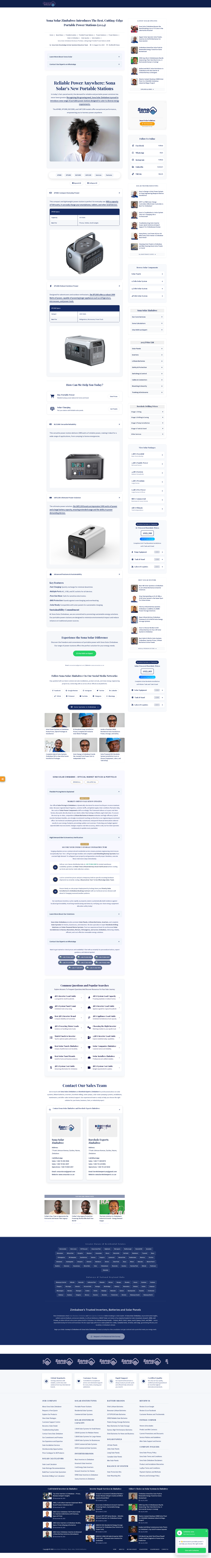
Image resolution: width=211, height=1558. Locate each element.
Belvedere (60, 1253)
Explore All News (146, 89)
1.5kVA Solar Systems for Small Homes (88, 1429)
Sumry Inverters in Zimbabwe (85, 1479)
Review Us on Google (147, 1407)
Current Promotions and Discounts (152, 1433)
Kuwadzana (76, 1266)
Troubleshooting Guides (50, 1430)
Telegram (98, 696)
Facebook (57, 691)
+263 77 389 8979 (77, 968)
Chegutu (59, 1286)
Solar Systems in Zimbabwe (85, 707)
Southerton (83, 1257)
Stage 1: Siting (136, 412)
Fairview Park (134, 1266)
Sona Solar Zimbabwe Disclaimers (151, 1460)
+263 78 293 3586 (86, 957)
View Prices (113, 396)
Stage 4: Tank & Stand (138, 429)
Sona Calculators (138, 323)
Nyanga (119, 1282)
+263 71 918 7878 (95, 968)
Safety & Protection (139, 367)
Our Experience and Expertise (52, 1441)
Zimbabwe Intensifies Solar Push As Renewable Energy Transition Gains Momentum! (150, 1496)
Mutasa (87, 1295)
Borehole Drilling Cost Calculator (53, 1476)
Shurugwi (78, 1291)
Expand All (77, 183)
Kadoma (152, 1282)
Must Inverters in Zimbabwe (84, 1459)
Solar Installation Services (51, 1445)
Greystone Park (96, 1249)
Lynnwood (111, 1257)
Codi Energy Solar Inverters (84, 1467)
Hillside (144, 1266)
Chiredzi (89, 1261)
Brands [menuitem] (87, 10)
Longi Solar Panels (113, 1453)
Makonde (113, 1291)
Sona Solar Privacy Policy (148, 1453)
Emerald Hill (139, 1249)
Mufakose (98, 1261)
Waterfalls (116, 1253)
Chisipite (80, 1253)
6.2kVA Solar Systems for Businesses (87, 1440)
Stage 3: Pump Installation (140, 423)
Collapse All (93, 183)
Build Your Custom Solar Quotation (54, 1472)
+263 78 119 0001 (68, 963)
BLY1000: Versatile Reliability (65, 424)
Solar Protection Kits (114, 1472)
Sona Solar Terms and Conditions (151, 1456)
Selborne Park (92, 1282)
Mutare (111, 1282)
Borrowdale (63, 1249)
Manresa (142, 1257)
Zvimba (87, 1291)
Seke (95, 1266)
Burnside (81, 1282)
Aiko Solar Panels (113, 1460)
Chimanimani (104, 1266)
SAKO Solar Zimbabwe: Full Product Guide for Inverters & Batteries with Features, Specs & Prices (66, 1514)
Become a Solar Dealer (50, 1426)
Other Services (136, 434)
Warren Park (121, 1257)
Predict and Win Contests (148, 1430)
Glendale (105, 1270)
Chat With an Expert (85, 653)
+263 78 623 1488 (104, 963)
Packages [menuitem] (66, 10)
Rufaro (107, 1261)
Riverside (115, 1266)
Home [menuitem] (58, 10)
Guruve (122, 1291)
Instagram (88, 691)
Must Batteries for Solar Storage (118, 1426)
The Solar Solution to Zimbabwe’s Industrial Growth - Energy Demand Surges (110, 1218)
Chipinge (103, 1291)
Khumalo (102, 1282)
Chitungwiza (61, 1257)
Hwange (97, 1286)
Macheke (104, 1295)
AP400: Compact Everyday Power (66, 193)
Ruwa (152, 1253)
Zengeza (102, 1257)
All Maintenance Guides (146, 254)
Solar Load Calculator (49, 1464)
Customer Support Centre (51, 1422)
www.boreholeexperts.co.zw (105, 1174)
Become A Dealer (131, 1549)
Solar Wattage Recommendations (53, 1468)
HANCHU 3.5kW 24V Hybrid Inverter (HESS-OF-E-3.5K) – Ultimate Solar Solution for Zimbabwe (109, 1538)
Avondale (148, 1249)
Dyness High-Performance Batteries (119, 1430)
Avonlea (124, 1266)
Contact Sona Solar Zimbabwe (52, 1434)
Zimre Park (116, 1261)
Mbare (132, 1261)
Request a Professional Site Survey (107, 1336)
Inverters (135, 355)
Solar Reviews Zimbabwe (77, 1316)
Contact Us (165, 1549)
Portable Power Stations (83, 1407)
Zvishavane (151, 1291)
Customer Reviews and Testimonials (152, 1414)
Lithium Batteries (138, 361)
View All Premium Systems (146, 648)
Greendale (99, 1253)
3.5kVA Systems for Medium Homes (87, 1433)
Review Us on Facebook (148, 1410)
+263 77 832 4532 (86, 963)
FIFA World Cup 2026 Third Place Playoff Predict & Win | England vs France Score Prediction (151, 1538)
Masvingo (68, 1286)
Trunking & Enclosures (140, 392)
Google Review (73, 691)
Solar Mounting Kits (114, 1476)
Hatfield (125, 1253)
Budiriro (57, 1266)
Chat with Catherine (192, 1550)
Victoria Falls (87, 1286)
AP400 (59, 175)
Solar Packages (154, 1549)
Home (114, 1549)
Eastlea (151, 1257)
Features (109, 175)
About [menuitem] (128, 10)
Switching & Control (139, 374)
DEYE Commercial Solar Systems (86, 1448)
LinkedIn (114, 691)
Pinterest (71, 696)
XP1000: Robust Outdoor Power (66, 286)
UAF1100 (88, 175)
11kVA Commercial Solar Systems (86, 1444)
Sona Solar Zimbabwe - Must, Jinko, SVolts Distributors (70, 1549)
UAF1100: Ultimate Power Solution (67, 497)
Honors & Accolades (146, 1426)
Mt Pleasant (84, 1249)
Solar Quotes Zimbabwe (96, 1316)
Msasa (107, 1253)
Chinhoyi (116, 1286)
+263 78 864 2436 (90, 864)
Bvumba (127, 1282)
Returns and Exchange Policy (149, 1476)
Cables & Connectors (139, 380)
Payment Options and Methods (150, 1472)
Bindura (135, 1286)
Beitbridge (107, 1286)
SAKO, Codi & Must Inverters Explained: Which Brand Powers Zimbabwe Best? (67, 1504)
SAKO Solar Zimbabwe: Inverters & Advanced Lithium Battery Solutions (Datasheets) (67, 1533)
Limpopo (152, 1286)
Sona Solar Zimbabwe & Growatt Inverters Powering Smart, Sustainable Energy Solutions (109, 1507)
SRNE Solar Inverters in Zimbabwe (86, 1475)
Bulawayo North (148, 1295)
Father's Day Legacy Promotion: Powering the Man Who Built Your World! (82, 1218)
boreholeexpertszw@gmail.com (105, 1171)
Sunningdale (69, 1261)
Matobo (124, 1295)
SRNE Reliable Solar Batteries (117, 1418)
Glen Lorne (73, 1249)
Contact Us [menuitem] (164, 10)
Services (98, 175)
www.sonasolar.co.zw (66, 1174)
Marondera (126, 1286)
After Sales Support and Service (150, 1441)
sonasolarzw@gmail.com (66, 1171)
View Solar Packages (49, 1418)
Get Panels (113, 409)
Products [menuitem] (76, 10)
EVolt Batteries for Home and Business (120, 1434)
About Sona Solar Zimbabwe (51, 1407)
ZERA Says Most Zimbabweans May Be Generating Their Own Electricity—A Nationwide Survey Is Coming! (151, 1507)
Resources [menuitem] (107, 10)
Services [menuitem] (96, 10)
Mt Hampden (72, 1257)
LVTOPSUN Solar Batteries (116, 1414)
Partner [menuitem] (118, 10)
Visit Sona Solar (148, 124)
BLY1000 (78, 175)
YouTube (85, 696)
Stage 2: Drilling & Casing (140, 417)
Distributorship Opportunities (52, 1449)
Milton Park (70, 1253)
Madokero (135, 1253)
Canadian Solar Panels (114, 1457)
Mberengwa (60, 1291)
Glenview (66, 1266)
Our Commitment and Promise (52, 1437)
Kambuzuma (132, 1257)
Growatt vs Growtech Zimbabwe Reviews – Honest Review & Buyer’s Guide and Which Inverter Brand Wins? (110, 1496)
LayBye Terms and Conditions (150, 1468)
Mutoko (69, 1291)
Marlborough (127, 1249)
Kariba (143, 1286)
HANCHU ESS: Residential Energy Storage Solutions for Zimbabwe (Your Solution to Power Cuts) (109, 1527)
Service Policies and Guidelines (150, 1437)
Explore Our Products (49, 1414)
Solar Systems (143, 1549)
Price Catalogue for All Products (53, 1453)
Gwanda (141, 1291)
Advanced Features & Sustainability (68, 574)
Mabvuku (140, 1261)
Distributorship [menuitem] (139, 10)
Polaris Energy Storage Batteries (118, 1422)
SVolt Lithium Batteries (115, 1407)
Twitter (101, 691)
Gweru (135, 1282)
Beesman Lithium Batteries (116, 1410)
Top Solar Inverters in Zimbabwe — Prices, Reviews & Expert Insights (66, 1495)
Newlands (59, 1261)
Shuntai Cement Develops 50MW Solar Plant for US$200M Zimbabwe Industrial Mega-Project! (153, 1518)
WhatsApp (111, 696)
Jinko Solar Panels (113, 1449)
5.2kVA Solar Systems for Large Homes (88, 1436)
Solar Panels (136, 349)
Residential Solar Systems (83, 1410)
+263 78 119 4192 (104, 1167)
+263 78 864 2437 (104, 957)
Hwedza (95, 1295)
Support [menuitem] (153, 10)
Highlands (107, 1249)
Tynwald (144, 1253)
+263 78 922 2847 (68, 957)
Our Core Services (139, 317)
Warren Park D (151, 1261)
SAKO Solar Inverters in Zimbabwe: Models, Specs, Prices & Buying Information (67, 1524)
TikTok (58, 696)
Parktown (153, 1266)
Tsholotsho (114, 1295)
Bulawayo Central (61, 1282)
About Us (121, 1549)
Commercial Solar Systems (84, 1414)
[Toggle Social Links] (2, 779)
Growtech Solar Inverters (83, 1463)
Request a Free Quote (50, 1410)
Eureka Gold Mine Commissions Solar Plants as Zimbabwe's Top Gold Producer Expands (153, 1528)
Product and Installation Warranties (152, 1464)
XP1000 (68, 175)
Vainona (93, 1257)
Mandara (89, 1253)
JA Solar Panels (112, 1445)
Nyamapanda (131, 1291)
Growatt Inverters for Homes (85, 1471)
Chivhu (95, 1291)
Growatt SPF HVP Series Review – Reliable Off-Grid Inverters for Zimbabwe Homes (109, 1517)
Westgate (117, 1249)
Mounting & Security (139, 386)
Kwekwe (143, 1282)
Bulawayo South (135, 1295)
